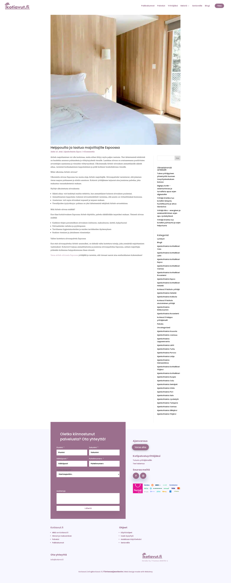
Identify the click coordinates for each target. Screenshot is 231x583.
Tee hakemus (139, 463)
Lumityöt (161, 239)
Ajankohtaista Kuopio (166, 377)
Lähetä (88, 508)
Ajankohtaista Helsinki (166, 293)
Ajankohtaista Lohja (165, 356)
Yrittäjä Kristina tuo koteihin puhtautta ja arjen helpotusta (168, 223)
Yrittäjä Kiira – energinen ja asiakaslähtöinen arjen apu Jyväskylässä (168, 213)
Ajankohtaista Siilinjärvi (167, 410)
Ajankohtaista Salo (165, 395)
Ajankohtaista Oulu (165, 380)
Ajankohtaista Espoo (72, 152)
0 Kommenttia (88, 152)
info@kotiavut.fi (57, 559)
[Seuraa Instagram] (143, 476)
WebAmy (149, 571)
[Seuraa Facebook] (136, 476)
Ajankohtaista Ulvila (166, 388)
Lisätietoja (61, 491)
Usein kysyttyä (127, 536)
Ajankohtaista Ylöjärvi (166, 414)
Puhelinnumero (95, 458)
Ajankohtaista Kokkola (167, 297)
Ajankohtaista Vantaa (166, 406)
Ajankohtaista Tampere (167, 403)
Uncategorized (163, 327)
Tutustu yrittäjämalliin (142, 460)
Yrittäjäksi (173, 5)
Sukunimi (93, 447)
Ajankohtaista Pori (165, 392)
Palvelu (160, 324)
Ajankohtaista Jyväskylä (168, 399)
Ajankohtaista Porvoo (166, 353)
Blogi (207, 5)
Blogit (159, 242)
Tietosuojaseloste (113, 571)
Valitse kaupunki (64, 470)
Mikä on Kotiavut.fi (60, 532)
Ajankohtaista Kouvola (167, 331)
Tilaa (219, 6)
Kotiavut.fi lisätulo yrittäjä (168, 289)
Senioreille (197, 5)
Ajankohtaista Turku (166, 349)
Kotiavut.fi (57, 527)
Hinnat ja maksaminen (62, 536)
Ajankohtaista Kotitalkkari (168, 373)
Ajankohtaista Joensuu (167, 335)
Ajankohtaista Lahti (165, 345)
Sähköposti (61, 458)
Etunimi (60, 447)
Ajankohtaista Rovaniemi (168, 313)
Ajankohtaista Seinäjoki (167, 384)
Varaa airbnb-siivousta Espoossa (64, 255)
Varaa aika (140, 447)
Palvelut (161, 5)
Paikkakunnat (148, 5)
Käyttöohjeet (126, 532)
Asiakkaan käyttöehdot (131, 539)
